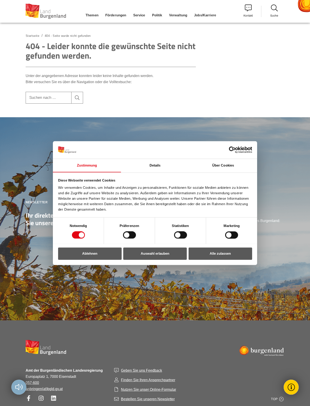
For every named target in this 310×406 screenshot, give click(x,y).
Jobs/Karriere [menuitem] (205, 15)
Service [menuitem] (139, 15)
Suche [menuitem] (274, 15)
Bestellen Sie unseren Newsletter (148, 399)
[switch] (126, 235)
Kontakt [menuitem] (248, 15)
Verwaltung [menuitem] (178, 15)
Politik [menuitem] (157, 15)
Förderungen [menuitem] (115, 15)
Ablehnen (89, 253)
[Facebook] (28, 398)
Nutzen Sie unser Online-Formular (148, 389)
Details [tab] (155, 165)
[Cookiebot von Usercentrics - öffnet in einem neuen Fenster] (232, 149)
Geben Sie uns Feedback (141, 370)
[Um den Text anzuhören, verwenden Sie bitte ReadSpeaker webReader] (18, 387)
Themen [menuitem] (92, 15)
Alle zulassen (220, 253)
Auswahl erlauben (155, 253)
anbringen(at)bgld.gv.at (44, 389)
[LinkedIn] (53, 398)
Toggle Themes (292, 387)
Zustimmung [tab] (87, 165)
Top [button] (274, 399)
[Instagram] (41, 398)
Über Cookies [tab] (223, 165)
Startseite (32, 35)
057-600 (32, 383)
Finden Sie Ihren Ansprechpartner (148, 380)
